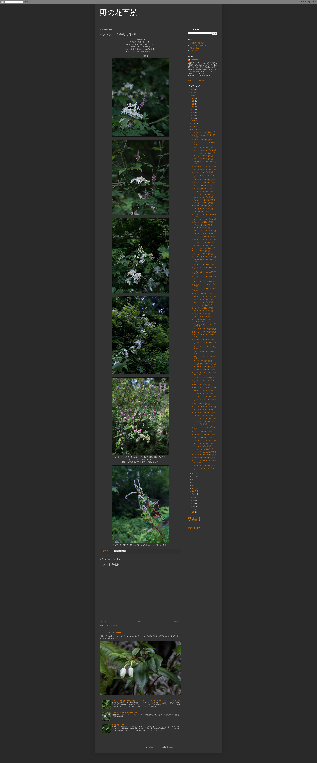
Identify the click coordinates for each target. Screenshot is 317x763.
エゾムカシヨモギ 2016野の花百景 (204, 364)
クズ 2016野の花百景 (199, 424)
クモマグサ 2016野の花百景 (202, 188)
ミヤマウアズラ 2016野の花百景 (203, 421)
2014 (192, 500)
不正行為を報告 (194, 528)
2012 (192, 506)
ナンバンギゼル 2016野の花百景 (203, 413)
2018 (192, 113)
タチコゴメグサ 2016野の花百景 (203, 200)
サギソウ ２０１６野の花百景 (202, 449)
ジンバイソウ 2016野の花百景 (202, 443)
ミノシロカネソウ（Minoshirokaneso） (125, 713)
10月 (194, 127)
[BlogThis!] (117, 551)
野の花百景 (118, 12)
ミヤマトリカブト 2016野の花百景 (204, 231)
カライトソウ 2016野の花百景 (202, 254)
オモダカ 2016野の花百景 (201, 314)
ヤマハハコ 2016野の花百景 (202, 437)
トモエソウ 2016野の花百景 (202, 305)
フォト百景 (194, 50)
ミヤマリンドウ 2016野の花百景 (203, 183)
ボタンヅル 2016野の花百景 (202, 432)
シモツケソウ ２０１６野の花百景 (204, 332)
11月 (194, 124)
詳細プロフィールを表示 (196, 80)
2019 (192, 110)
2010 (192, 512)
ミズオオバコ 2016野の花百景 (202, 311)
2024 (192, 95)
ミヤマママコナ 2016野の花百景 (203, 248)
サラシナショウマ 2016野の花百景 (204, 219)
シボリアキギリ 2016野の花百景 (203, 180)
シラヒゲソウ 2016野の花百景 (202, 147)
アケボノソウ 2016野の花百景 (202, 299)
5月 (193, 482)
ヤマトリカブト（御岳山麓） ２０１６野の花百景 (204, 320)
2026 (192, 89)
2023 (192, 98)
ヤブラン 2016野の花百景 (201, 404)
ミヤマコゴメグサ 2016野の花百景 (204, 418)
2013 (192, 503)
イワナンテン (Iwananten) (111, 632)
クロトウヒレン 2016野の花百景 (203, 194)
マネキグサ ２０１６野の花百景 (203, 339)
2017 (192, 115)
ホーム (140, 622)
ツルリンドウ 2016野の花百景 (202, 209)
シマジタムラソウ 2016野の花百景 (204, 166)
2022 (192, 101)
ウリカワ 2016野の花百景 (201, 317)
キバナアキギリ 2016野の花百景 (203, 435)
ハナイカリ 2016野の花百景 (202, 293)
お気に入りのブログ (197, 43)
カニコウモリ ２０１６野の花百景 (204, 329)
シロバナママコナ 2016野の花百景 (204, 396)
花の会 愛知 (194, 48)
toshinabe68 (195, 60)
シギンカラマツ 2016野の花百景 (203, 369)
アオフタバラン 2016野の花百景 (203, 465)
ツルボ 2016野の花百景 (200, 212)
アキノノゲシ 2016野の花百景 (202, 308)
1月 (193, 494)
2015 (192, 497)
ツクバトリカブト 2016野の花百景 (204, 296)
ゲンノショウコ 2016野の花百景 (203, 236)
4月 (193, 485)
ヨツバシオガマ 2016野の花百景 (203, 132)
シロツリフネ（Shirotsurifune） (122, 725)
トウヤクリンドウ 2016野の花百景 (204, 150)
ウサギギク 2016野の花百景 (202, 206)
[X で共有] (119, 551)
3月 (193, 488)
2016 (192, 118)
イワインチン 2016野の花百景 (202, 191)
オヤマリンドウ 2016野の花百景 (203, 458)
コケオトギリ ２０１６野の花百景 (204, 455)
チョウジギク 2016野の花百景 (202, 245)
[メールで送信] (115, 551)
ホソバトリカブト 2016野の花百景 (204, 239)
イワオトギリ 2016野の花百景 (202, 302)
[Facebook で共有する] (122, 551)
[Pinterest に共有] (124, 551)
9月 (193, 130)
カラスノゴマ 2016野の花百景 (202, 159)
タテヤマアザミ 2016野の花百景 (203, 242)
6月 (193, 479)
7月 (193, 476)
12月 (194, 121)
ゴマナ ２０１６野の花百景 (201, 446)
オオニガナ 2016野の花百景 (202, 185)
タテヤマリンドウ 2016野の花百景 (204, 257)
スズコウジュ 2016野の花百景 (202, 172)
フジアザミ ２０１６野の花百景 (204, 264)
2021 (192, 104)
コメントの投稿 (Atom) (111, 625)
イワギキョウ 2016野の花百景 (202, 156)
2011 (192, 509)
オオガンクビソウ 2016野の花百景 (204, 388)
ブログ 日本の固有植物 (198, 45)
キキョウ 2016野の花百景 (201, 228)
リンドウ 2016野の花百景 (201, 251)
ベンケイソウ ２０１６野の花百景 (204, 281)
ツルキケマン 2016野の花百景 (202, 393)
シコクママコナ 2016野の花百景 (203, 153)
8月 (193, 474)
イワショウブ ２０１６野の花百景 (204, 377)
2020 (192, 107)
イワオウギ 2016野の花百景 (202, 361)
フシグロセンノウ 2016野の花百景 (204, 440)
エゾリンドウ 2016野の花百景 (202, 203)
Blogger (169, 747)
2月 (193, 491)
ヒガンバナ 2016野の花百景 (202, 140)
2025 (192, 92)
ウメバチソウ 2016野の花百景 (202, 390)
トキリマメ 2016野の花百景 (202, 225)
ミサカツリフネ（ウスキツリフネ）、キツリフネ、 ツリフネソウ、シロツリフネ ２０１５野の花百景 (146, 701)
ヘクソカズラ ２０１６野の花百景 (204, 452)
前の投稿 (177, 622)
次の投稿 (103, 622)
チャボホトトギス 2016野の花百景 (204, 169)
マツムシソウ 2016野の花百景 (202, 197)
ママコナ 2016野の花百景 (201, 385)
